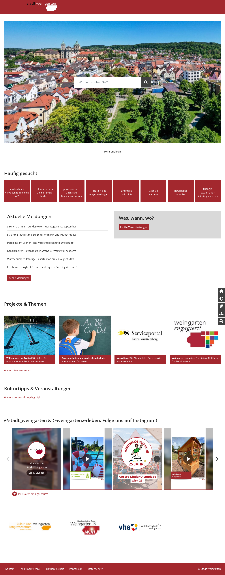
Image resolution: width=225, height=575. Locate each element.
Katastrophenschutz (208, 196)
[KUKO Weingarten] (30, 527)
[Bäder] (29, 335)
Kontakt (9, 569)
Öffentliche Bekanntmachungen (71, 194)
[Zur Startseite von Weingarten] (42, 6)
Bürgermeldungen (98, 194)
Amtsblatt (181, 194)
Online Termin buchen (44, 194)
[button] (221, 291)
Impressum (75, 569)
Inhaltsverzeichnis (30, 569)
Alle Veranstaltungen (136, 227)
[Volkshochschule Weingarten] (140, 526)
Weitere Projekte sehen (17, 370)
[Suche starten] (146, 82)
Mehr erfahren (112, 151)
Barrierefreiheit (55, 569)
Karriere (153, 194)
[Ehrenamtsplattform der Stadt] (195, 335)
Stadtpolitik (126, 194)
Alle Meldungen (21, 278)
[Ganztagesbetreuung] (85, 335)
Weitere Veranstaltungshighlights (23, 397)
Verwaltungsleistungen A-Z (17, 194)
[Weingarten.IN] (85, 527)
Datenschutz (95, 569)
